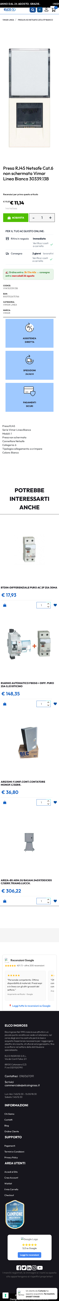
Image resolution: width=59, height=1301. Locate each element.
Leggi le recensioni (29, 1254)
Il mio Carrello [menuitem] (11, 1189)
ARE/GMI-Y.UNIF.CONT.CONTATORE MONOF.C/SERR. (23, 783)
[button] (29, 97)
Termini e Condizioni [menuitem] (14, 1151)
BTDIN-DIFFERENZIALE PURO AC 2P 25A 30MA (29, 587)
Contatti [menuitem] (8, 1119)
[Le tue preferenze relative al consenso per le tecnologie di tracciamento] (5, 1295)
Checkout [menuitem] (9, 1195)
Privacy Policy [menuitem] (11, 1157)
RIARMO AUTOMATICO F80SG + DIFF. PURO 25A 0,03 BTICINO (27, 684)
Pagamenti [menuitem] (9, 1145)
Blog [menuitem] (6, 1125)
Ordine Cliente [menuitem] (11, 1131)
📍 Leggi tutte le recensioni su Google (30, 1005)
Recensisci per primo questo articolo (20, 194)
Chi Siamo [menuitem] (9, 1113)
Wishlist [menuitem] (8, 1183)
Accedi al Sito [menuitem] (11, 1171)
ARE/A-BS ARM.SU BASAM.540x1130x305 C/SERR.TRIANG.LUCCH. (26, 882)
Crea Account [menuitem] (11, 1177)
